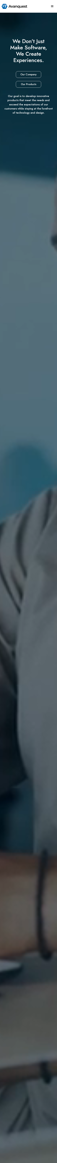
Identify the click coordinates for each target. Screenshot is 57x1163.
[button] (52, 6)
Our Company (28, 74)
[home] (13, 6)
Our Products (28, 84)
